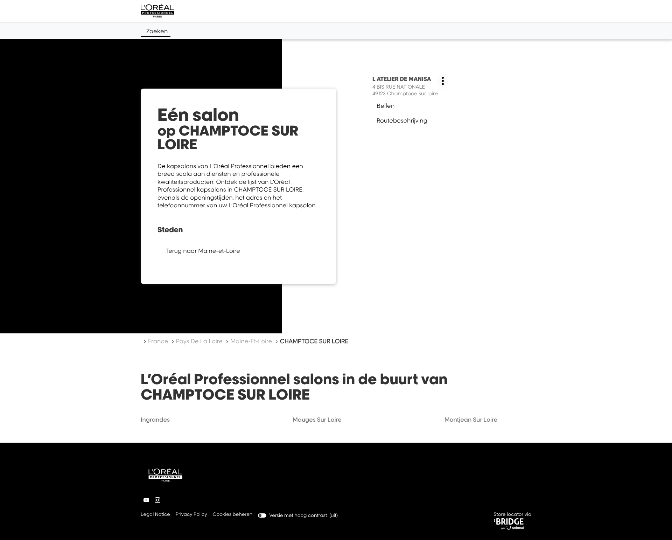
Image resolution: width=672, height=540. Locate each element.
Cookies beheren (233, 514)
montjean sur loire (470, 419)
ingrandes (155, 419)
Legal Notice (155, 515)
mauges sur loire (317, 419)
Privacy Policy (191, 515)
